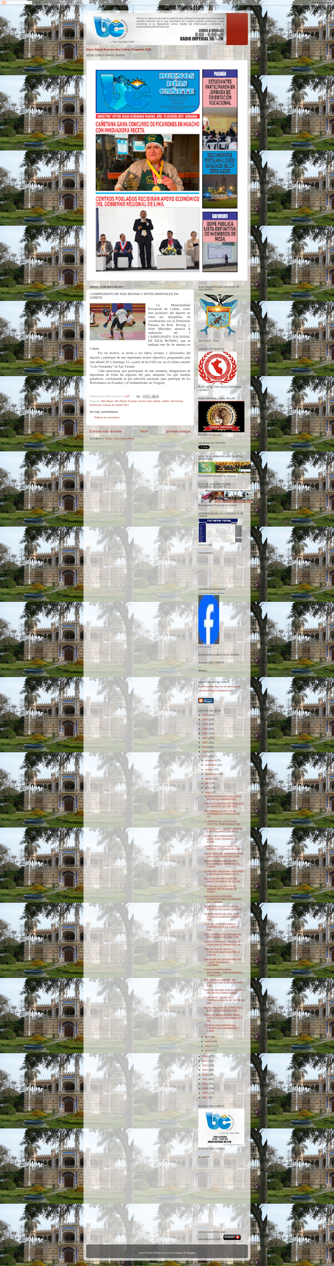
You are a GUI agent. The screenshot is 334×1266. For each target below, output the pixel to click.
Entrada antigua (178, 431)
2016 (205, 1056)
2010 (205, 1083)
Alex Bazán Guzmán (126, 401)
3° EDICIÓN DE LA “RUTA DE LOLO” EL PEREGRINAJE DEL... (223, 822)
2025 (205, 719)
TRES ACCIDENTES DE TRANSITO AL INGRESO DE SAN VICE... (224, 805)
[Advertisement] (214, 1212)
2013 (205, 1070)
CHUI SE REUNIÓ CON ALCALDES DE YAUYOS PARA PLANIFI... (223, 991)
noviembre (211, 765)
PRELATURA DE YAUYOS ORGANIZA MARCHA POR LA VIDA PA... (222, 952)
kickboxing (95, 405)
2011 (205, 1079)
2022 (205, 733)
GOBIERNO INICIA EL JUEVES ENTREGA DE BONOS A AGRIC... (224, 908)
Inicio (144, 431)
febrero (209, 1046)
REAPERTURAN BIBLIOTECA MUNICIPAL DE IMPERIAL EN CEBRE (222, 864)
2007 (205, 1097)
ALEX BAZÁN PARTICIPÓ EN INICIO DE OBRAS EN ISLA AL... (223, 880)
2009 (205, 1088)
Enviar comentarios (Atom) (120, 438)
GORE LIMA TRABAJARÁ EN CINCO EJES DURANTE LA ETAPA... (220, 839)
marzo (209, 1041)
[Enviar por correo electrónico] (144, 396)
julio (207, 783)
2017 (205, 756)
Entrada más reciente (106, 431)
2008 (205, 1093)
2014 (205, 1065)
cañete (165, 401)
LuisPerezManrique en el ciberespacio (219, 686)
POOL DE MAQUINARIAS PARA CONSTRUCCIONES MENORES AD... (223, 1018)
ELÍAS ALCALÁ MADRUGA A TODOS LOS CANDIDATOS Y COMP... (222, 1028)
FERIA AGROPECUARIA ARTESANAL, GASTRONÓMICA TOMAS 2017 (223, 972)
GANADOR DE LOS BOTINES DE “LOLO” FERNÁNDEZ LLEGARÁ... (222, 962)
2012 (205, 1074)
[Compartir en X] (150, 396)
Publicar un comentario (107, 417)
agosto (209, 778)
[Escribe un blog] (147, 396)
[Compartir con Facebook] (154, 396)
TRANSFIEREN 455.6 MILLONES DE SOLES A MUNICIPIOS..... (222, 798)
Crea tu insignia (204, 647)
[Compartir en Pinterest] (157, 396)
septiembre (211, 774)
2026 (205, 715)
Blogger (191, 1253)
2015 (205, 1061)
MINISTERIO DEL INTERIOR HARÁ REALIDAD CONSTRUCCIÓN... (223, 855)
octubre (209, 769)
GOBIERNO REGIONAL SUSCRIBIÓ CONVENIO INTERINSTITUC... (224, 873)
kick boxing (176, 401)
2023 (205, 729)
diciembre (210, 760)
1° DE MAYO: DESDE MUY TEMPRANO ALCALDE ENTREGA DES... (224, 1000)
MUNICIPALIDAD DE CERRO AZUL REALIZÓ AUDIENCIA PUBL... (223, 1009)
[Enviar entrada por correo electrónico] (137, 396)
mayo (208, 792)
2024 (205, 724)
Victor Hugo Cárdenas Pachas (211, 593)
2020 (205, 742)
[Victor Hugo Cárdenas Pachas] (208, 643)
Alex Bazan (107, 401)
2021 (205, 738)
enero (208, 1050)
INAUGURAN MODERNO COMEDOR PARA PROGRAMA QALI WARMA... (222, 899)
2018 (205, 751)
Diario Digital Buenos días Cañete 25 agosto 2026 (118, 49)
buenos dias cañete (149, 401)
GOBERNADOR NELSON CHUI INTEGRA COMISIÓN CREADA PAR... (222, 917)
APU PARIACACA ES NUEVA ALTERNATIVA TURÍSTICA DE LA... (222, 814)
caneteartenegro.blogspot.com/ (215, 690)
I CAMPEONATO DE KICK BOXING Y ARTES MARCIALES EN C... (223, 830)
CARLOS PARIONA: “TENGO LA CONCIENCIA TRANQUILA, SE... (223, 943)
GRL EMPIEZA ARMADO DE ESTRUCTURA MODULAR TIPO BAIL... (223, 983)
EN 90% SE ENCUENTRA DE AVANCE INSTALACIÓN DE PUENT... (220, 889)
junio (208, 787)
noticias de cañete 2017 (116, 405)
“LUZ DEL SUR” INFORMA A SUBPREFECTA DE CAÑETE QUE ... (221, 927)
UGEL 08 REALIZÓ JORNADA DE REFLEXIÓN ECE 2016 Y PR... (222, 936)
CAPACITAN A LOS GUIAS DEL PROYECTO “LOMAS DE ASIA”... (223, 848)
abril (207, 1037)
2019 (205, 747)
